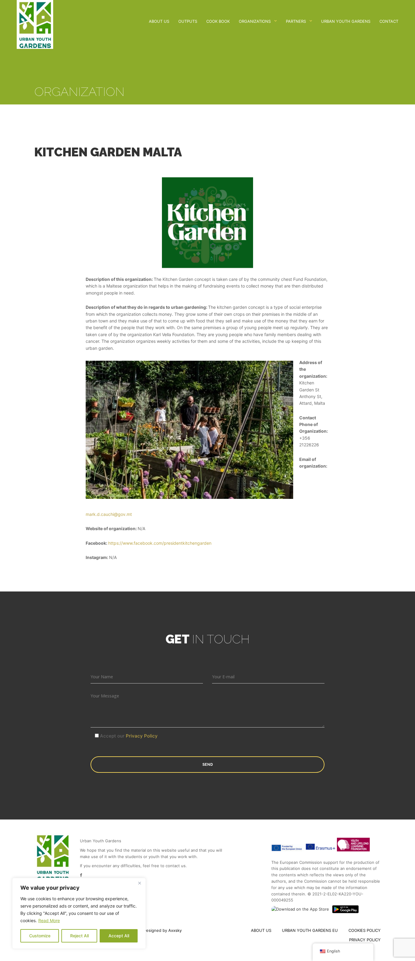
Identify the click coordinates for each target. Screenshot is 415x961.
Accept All (118, 935)
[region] (79, 913)
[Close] (139, 883)
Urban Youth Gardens (345, 21)
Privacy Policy (142, 736)
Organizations (255, 21)
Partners (296, 21)
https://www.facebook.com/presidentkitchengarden (159, 543)
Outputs (187, 21)
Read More (49, 920)
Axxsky (175, 930)
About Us (159, 21)
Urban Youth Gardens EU (310, 930)
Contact (388, 21)
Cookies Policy (364, 930)
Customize (39, 935)
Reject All (79, 935)
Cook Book (218, 21)
